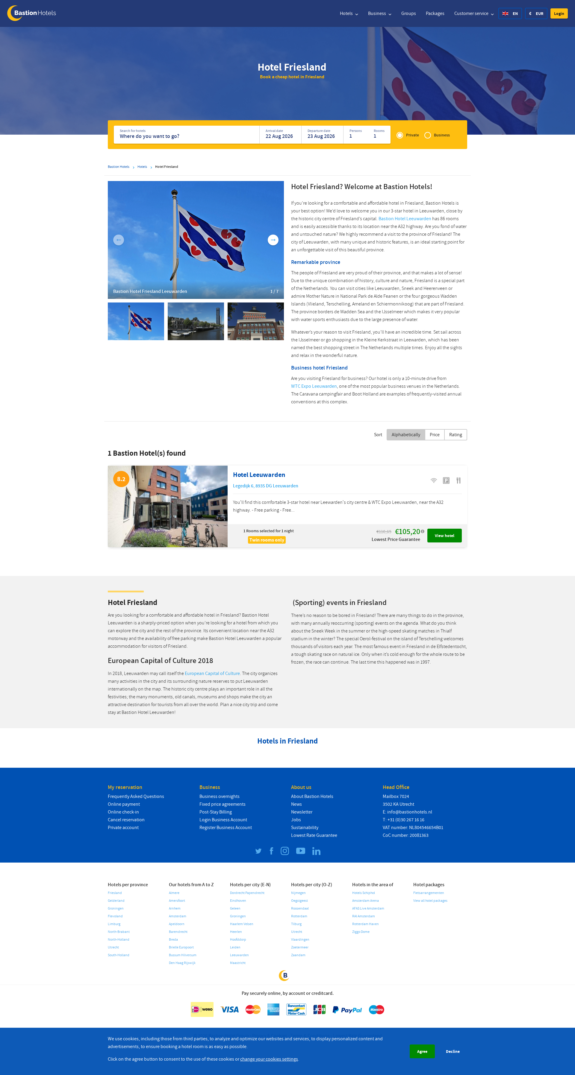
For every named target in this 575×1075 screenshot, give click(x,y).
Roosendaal (300, 908)
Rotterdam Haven (365, 924)
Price (435, 434)
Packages (435, 13)
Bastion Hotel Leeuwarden (405, 218)
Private (412, 135)
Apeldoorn (176, 924)
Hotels (347, 13)
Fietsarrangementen (428, 892)
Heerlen (236, 931)
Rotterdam (299, 916)
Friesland (115, 892)
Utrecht (113, 947)
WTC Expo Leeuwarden (314, 386)
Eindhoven (238, 900)
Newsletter (301, 812)
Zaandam (298, 955)
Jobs (296, 819)
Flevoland (115, 916)
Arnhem (175, 908)
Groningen (116, 908)
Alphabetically (406, 434)
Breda (173, 939)
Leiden (235, 947)
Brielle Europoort (181, 947)
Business (377, 13)
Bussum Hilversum (182, 955)
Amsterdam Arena (365, 900)
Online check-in (123, 812)
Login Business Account (223, 819)
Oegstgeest (299, 900)
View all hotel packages (430, 900)
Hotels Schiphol (363, 892)
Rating (455, 434)
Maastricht (238, 962)
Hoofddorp (238, 939)
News (296, 804)
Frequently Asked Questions (136, 796)
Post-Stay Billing (215, 812)
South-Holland (118, 955)
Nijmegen (298, 892)
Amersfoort (177, 900)
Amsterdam (177, 916)
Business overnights (219, 796)
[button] (559, 13)
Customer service (471, 13)
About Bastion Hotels (312, 796)
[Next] (273, 240)
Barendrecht (178, 931)
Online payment (124, 804)
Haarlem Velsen (241, 924)
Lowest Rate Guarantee (314, 835)
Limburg (114, 924)
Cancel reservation (126, 819)
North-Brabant (119, 931)
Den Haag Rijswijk (182, 962)
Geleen (235, 908)
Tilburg (296, 924)
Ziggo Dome (361, 931)
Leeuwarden (239, 955)
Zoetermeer (299, 947)
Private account (123, 827)
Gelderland (116, 900)
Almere (174, 892)
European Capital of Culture (212, 673)
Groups (408, 13)
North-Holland (118, 939)
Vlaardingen (300, 939)
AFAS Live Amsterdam (368, 908)
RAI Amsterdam (363, 916)
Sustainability (304, 827)
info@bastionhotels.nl (409, 812)
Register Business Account (225, 827)
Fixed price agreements (222, 804)
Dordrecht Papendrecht (247, 892)
